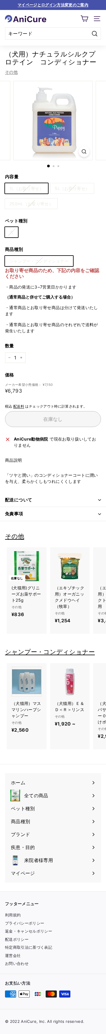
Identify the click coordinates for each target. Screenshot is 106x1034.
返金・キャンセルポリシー (28, 931)
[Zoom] (84, 151)
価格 (9, 375)
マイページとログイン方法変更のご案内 (53, 4)
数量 (9, 345)
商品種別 (14, 249)
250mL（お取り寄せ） (31, 203)
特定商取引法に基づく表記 (28, 947)
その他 (11, 71)
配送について (18, 500)
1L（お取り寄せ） (26, 188)
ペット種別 (16, 221)
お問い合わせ (17, 963)
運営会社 (13, 955)
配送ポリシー (17, 939)
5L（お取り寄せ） (72, 188)
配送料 (18, 406)
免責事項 (14, 513)
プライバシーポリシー (24, 923)
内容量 (12, 176)
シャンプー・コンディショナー (39, 260)
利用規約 (13, 915)
